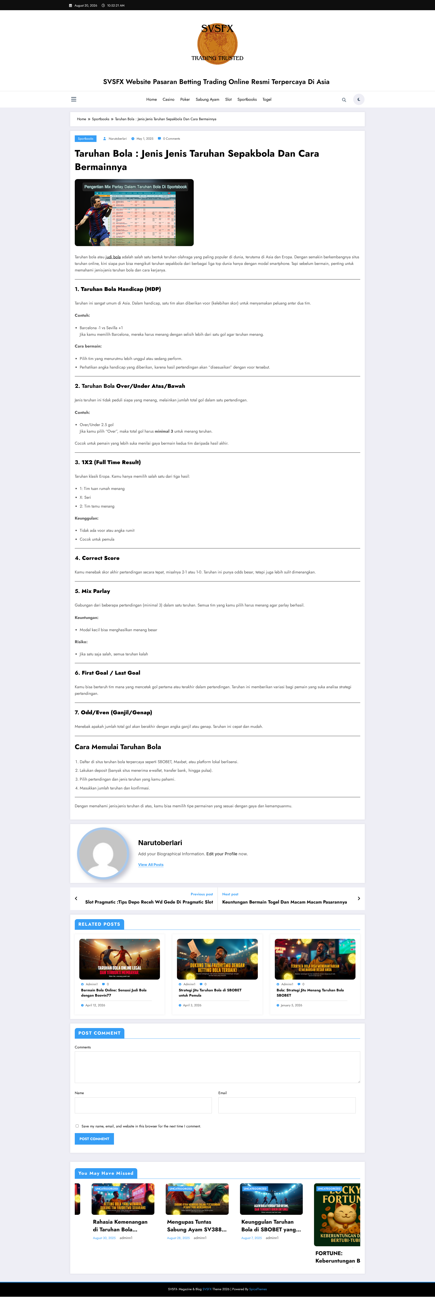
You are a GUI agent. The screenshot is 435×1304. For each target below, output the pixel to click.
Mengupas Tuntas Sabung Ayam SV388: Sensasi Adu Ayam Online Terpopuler (104, 1225)
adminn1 (92, 984)
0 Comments (171, 138)
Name (79, 1092)
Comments (83, 1047)
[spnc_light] (359, 99)
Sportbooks (247, 99)
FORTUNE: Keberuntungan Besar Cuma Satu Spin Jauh (252, 1257)
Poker (185, 99)
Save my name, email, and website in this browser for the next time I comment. (141, 1126)
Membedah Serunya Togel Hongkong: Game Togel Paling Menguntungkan (324, 1225)
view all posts (151, 865)
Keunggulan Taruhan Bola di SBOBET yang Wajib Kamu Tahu (177, 1225)
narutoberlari (118, 138)
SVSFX (207, 1296)
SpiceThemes (258, 1296)
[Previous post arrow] (76, 898)
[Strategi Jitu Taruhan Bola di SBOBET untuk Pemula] (217, 958)
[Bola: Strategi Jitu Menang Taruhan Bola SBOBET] (315, 958)
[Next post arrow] (359, 898)
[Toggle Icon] (73, 99)
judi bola (113, 257)
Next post (230, 894)
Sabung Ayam (207, 99)
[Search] (344, 100)
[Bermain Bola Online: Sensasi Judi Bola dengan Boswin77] (119, 958)
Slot (228, 99)
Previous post (202, 894)
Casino (168, 99)
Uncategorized (90, 1189)
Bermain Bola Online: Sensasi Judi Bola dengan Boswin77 (114, 993)
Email (222, 1092)
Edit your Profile (221, 853)
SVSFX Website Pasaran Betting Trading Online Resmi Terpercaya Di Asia (216, 81)
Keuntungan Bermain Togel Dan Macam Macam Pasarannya (284, 902)
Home (151, 99)
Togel (267, 99)
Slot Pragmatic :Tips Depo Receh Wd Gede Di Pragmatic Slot (149, 902)
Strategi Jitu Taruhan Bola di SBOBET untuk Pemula (210, 993)
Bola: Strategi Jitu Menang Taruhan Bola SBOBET (310, 993)
